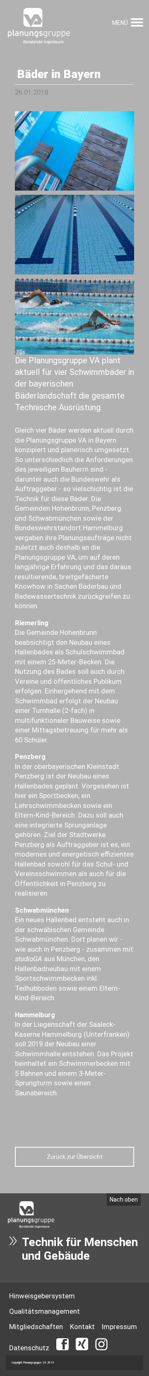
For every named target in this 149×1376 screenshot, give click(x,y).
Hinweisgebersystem (42, 1296)
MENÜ (120, 23)
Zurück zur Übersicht (75, 1156)
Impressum (119, 1326)
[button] (137, 21)
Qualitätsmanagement (44, 1311)
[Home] (39, 26)
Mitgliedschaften (36, 1326)
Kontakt (82, 1326)
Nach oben (124, 1199)
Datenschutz (29, 1348)
